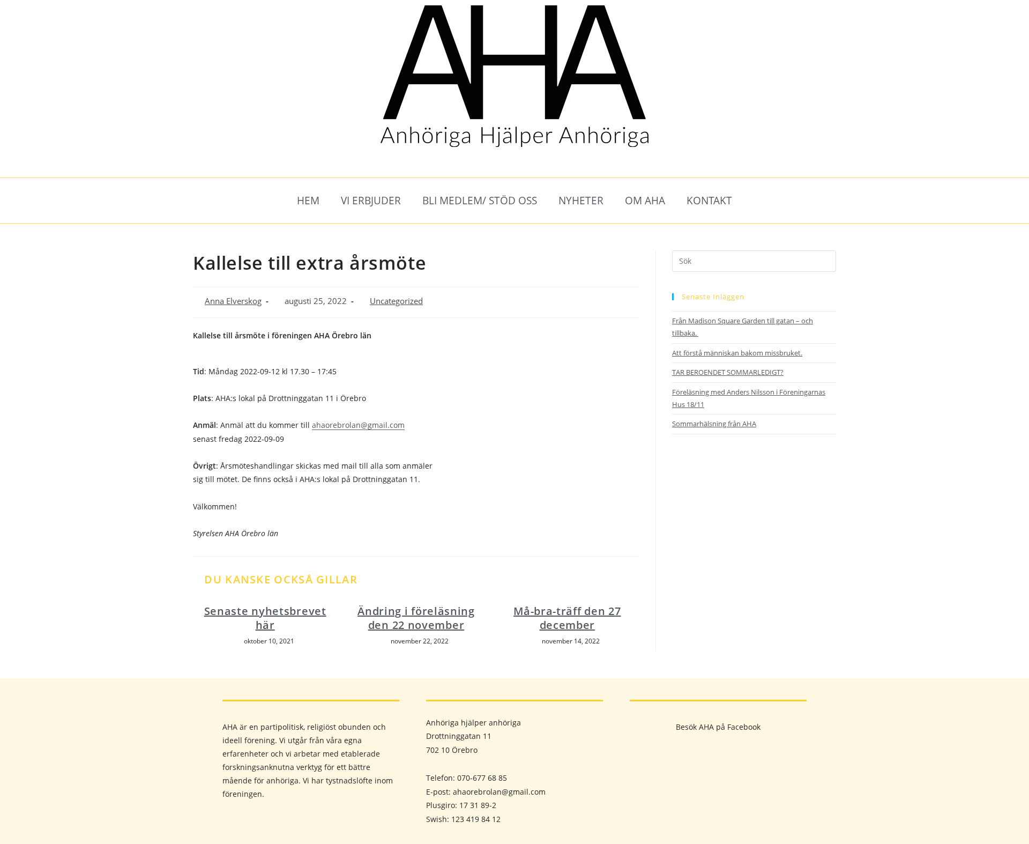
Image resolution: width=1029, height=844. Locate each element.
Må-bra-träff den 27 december (567, 618)
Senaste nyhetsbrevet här (265, 618)
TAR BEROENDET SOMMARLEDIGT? (728, 372)
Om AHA (645, 201)
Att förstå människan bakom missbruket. (737, 353)
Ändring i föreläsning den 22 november (416, 618)
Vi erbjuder (371, 201)
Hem (308, 201)
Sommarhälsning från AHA (714, 423)
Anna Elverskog (233, 301)
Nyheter (580, 201)
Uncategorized (396, 301)
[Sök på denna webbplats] (754, 260)
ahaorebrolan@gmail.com (358, 425)
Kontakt (709, 201)
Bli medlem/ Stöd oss (479, 201)
